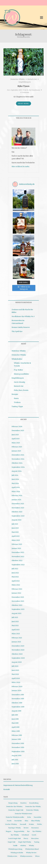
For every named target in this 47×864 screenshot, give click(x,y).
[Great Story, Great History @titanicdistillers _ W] (23, 200)
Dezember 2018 (18, 743)
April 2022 (16, 581)
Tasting (36, 842)
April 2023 (16, 536)
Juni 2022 (15, 573)
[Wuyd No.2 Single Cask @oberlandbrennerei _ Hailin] (23, 223)
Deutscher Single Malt (15, 810)
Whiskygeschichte (17, 852)
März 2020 (16, 682)
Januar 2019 (16, 739)
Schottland (25, 835)
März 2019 (16, 731)
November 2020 (18, 650)
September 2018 (18, 751)
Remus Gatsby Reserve (21, 327)
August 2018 (16, 755)
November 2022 (18, 556)
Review (26, 828)
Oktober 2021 (17, 605)
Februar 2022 (17, 589)
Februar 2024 (17, 495)
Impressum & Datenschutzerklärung (18, 785)
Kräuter (31, 824)
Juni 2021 (15, 621)
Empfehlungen (25, 82)
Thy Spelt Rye (17, 331)
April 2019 (15, 727)
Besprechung (13, 803)
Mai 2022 (15, 577)
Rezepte (15, 394)
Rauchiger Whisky (14, 828)
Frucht (9, 821)
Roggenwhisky (19, 831)
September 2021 (18, 609)
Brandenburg (34, 803)
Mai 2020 (15, 674)
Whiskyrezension (26, 856)
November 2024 (18, 459)
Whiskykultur (17, 359)
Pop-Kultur (18, 370)
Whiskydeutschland (32, 849)
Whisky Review (31, 852)
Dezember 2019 (18, 695)
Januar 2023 (16, 548)
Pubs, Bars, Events (21, 390)
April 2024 (16, 487)
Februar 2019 (17, 735)
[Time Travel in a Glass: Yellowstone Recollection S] (23, 245)
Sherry (26, 838)
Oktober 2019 (17, 703)
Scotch (34, 835)
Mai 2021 (15, 625)
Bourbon (23, 803)
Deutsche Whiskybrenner (23, 813)
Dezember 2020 (18, 646)
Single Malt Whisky (24, 842)
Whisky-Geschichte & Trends (22, 364)
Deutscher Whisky (17, 79)
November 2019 (18, 699)
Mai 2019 (15, 723)
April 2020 (16, 678)
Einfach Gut (32, 79)
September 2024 (18, 467)
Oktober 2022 (17, 560)
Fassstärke (37, 817)
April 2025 (16, 439)
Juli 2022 (15, 569)
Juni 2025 (15, 435)
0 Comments (24, 92)
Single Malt (11, 842)
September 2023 (18, 516)
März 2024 (16, 491)
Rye (28, 831)
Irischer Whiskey (11, 824)
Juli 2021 (15, 617)
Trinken (17, 402)
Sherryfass (35, 838)
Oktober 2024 (17, 463)
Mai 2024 (15, 483)
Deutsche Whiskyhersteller (15, 817)
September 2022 (18, 565)
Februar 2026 (17, 426)
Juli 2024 (15, 475)
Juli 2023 (15, 524)
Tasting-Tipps (17, 406)
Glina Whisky (35, 821)
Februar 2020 (17, 686)
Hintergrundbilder (21, 374)
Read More (23, 103)
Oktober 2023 (17, 512)
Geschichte (18, 821)
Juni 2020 (15, 670)
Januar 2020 (16, 690)
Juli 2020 (15, 666)
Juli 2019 (15, 715)
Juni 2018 (15, 764)
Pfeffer (39, 824)
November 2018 (18, 747)
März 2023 (16, 540)
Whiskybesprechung (15, 849)
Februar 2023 (17, 544)
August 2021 (16, 613)
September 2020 (18, 658)
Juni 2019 (15, 719)
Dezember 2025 (18, 430)
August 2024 (17, 471)
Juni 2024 (15, 479)
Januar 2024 (16, 500)
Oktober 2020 (17, 654)
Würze (37, 856)
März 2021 (16, 634)
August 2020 (17, 662)
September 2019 (18, 707)
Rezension (35, 828)
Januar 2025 (16, 451)
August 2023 (16, 520)
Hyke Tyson (23, 86)
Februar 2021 (17, 638)
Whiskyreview (12, 856)
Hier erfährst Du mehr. (21, 166)
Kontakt (6, 789)
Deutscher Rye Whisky (33, 806)
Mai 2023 (15, 532)
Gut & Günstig (19, 382)
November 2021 (18, 601)
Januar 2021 (16, 642)
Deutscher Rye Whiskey (14, 806)
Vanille (15, 845)
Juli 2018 (15, 760)
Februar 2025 (17, 447)
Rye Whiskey (37, 831)
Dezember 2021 (18, 597)
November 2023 (18, 508)
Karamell (23, 824)
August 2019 (16, 711)
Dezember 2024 (18, 455)
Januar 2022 (16, 593)
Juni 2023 (15, 528)
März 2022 (16, 585)
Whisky (31, 845)
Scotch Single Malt (14, 838)
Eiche (29, 817)
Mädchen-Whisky (19, 351)
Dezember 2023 (18, 504)
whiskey (23, 845)
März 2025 (16, 443)
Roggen (8, 831)
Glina (26, 821)
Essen (16, 398)
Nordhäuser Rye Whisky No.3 (23, 316)
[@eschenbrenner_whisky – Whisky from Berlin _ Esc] (23, 268)
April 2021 (16, 630)
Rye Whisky (15, 835)
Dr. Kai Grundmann (33, 90)
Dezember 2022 (18, 552)
